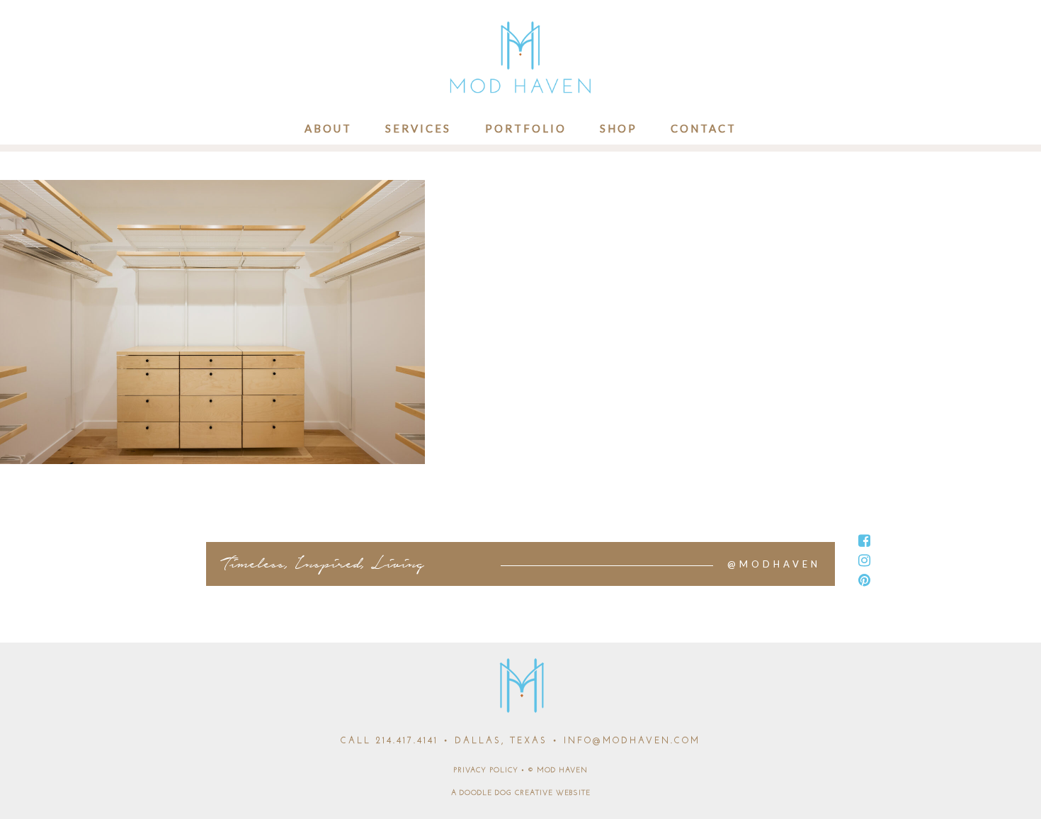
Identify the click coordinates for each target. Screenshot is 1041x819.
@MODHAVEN (774, 564)
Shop (618, 128)
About (328, 128)
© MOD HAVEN (558, 770)
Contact (703, 128)
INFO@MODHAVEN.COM (632, 741)
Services (418, 128)
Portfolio (526, 128)
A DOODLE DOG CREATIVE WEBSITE (521, 793)
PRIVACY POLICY (485, 770)
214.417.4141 (407, 741)
